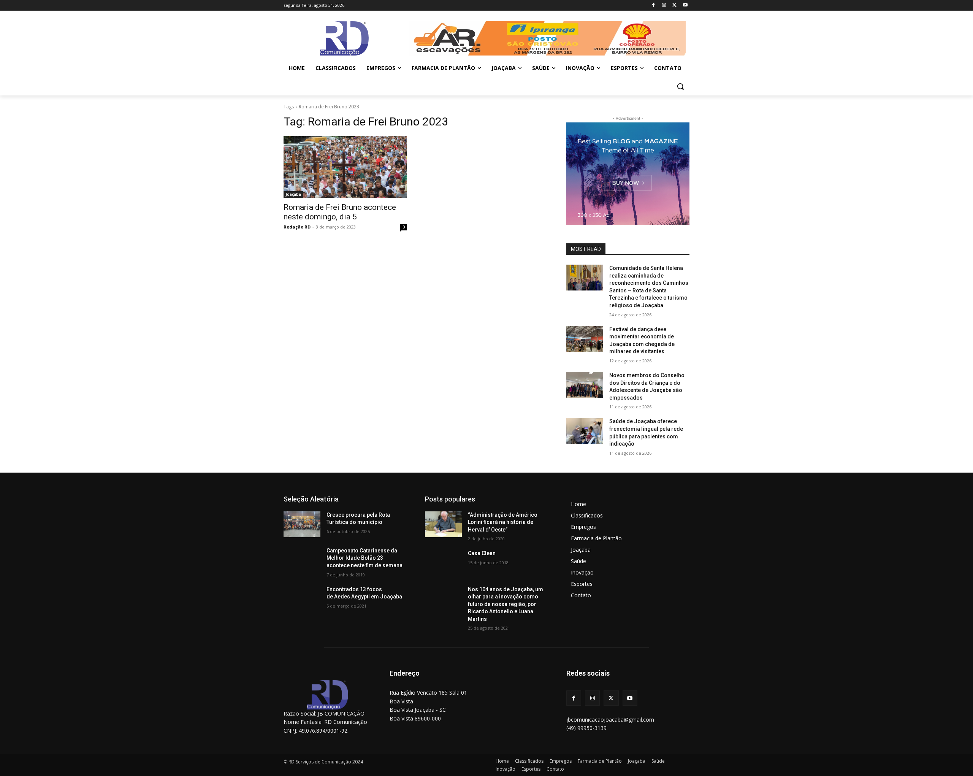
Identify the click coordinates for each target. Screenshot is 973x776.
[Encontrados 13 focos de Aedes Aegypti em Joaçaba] (302, 599)
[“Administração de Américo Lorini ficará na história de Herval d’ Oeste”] (443, 524)
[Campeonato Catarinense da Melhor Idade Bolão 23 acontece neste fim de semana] (302, 560)
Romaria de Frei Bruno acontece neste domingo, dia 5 (340, 212)
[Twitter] (674, 5)
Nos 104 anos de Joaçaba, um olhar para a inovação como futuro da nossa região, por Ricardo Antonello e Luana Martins (505, 604)
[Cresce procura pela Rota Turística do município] (302, 524)
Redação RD (297, 227)
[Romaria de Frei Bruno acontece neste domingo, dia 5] (345, 167)
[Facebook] (653, 5)
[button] (680, 86)
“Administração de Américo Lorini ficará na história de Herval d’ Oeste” (502, 522)
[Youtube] (685, 5)
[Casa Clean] (443, 563)
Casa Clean (482, 553)
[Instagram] (664, 5)
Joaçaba (293, 194)
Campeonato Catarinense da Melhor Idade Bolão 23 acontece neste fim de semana (364, 557)
